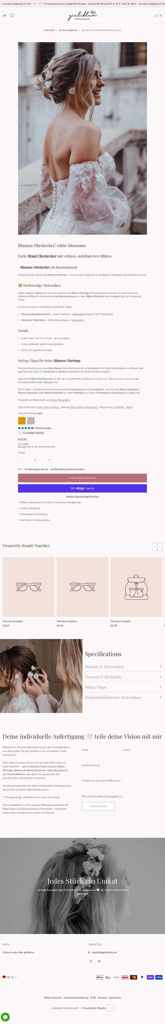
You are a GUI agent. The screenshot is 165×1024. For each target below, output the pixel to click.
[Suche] (12, 15)
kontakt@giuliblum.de (104, 952)
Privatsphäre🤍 (113, 796)
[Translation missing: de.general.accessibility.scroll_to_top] (110, 1008)
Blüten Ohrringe (68, 30)
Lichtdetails (118, 407)
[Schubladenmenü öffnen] (4, 15)
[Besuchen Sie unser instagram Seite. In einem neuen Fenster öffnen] (91, 961)
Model (129, 407)
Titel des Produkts (13, 621)
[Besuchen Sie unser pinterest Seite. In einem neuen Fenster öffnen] (99, 961)
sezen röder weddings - (48, 407)
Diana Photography (60, 400)
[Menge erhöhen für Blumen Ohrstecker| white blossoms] (49, 460)
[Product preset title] (29, 587)
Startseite (49, 30)
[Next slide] (159, 547)
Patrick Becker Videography (83, 407)
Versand (22, 446)
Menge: (21, 452)
